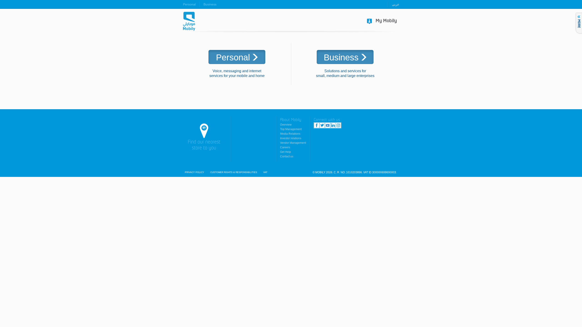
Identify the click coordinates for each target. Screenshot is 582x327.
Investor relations (290, 138)
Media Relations (290, 133)
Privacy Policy (194, 172)
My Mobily (386, 21)
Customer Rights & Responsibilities (233, 172)
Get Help (285, 152)
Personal (189, 4)
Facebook (316, 125)
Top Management (291, 129)
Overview (286, 124)
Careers (285, 147)
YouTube (327, 125)
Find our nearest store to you (204, 145)
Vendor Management (293, 142)
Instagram (338, 125)
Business (209, 4)
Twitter (322, 125)
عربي (395, 4)
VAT (265, 172)
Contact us (286, 156)
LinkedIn (333, 125)
